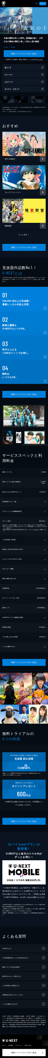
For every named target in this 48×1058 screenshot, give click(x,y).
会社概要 (10, 1045)
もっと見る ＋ (24, 234)
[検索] (36, 3)
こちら (41, 59)
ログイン (42, 3)
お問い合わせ (27, 1045)
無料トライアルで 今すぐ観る (24, 53)
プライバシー (18, 1045)
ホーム (4, 1045)
